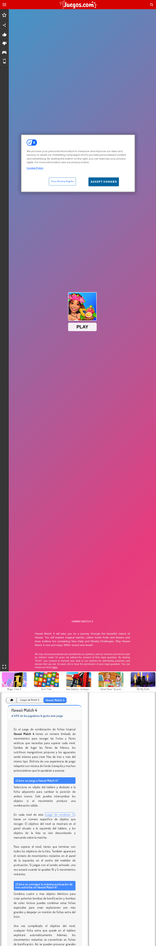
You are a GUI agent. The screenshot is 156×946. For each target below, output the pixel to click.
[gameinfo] (4, 52)
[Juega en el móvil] (4, 61)
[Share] (4, 25)
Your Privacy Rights (62, 181)
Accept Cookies (104, 182)
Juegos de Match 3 (29, 700)
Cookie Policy (35, 168)
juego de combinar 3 (60, 814)
